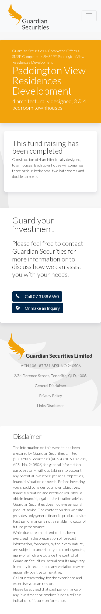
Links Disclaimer (50, 405)
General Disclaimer (50, 385)
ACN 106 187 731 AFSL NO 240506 (51, 365)
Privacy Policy (50, 395)
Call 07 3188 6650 (42, 296)
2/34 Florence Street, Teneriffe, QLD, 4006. (50, 375)
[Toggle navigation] (89, 16)
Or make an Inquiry (42, 308)
